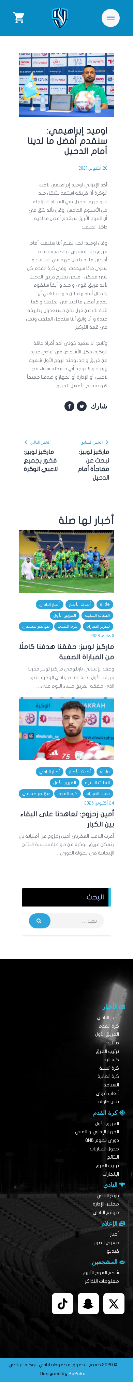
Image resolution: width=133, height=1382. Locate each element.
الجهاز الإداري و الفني (97, 1131)
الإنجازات (110, 1174)
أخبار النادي (49, 604)
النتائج (113, 1157)
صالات (113, 1042)
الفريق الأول (64, 615)
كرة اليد (111, 1059)
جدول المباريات (104, 1148)
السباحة (111, 1084)
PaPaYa (77, 1373)
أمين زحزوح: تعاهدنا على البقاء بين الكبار (67, 819)
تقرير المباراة (98, 626)
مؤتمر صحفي (36, 626)
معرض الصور (106, 1242)
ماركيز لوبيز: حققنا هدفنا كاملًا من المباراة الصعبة (66, 652)
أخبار (114, 1234)
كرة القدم (67, 626)
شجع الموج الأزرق (101, 1272)
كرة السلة (109, 1068)
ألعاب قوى (107, 1093)
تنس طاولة (108, 1101)
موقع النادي (106, 1212)
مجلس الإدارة (106, 1204)
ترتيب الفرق (107, 1051)
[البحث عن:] (66, 921)
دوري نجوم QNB (102, 1140)
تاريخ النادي (108, 1195)
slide (105, 604)
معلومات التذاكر (102, 1281)
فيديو (113, 1251)
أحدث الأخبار (80, 604)
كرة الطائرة (108, 1076)
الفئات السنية (97, 615)
